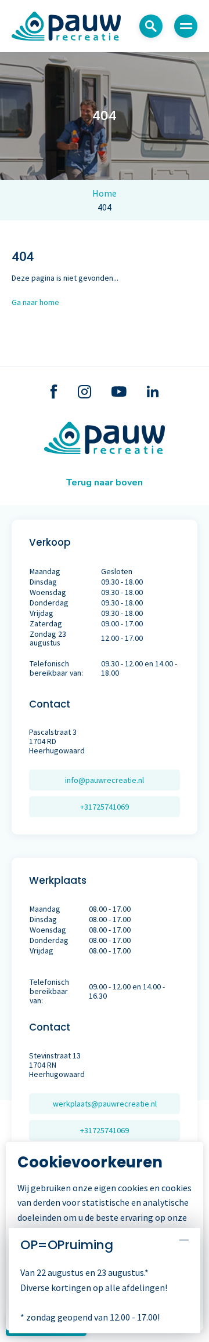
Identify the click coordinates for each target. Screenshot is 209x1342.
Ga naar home (35, 302)
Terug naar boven (104, 482)
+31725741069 (104, 806)
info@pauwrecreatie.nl (104, 780)
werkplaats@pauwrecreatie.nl (105, 1103)
